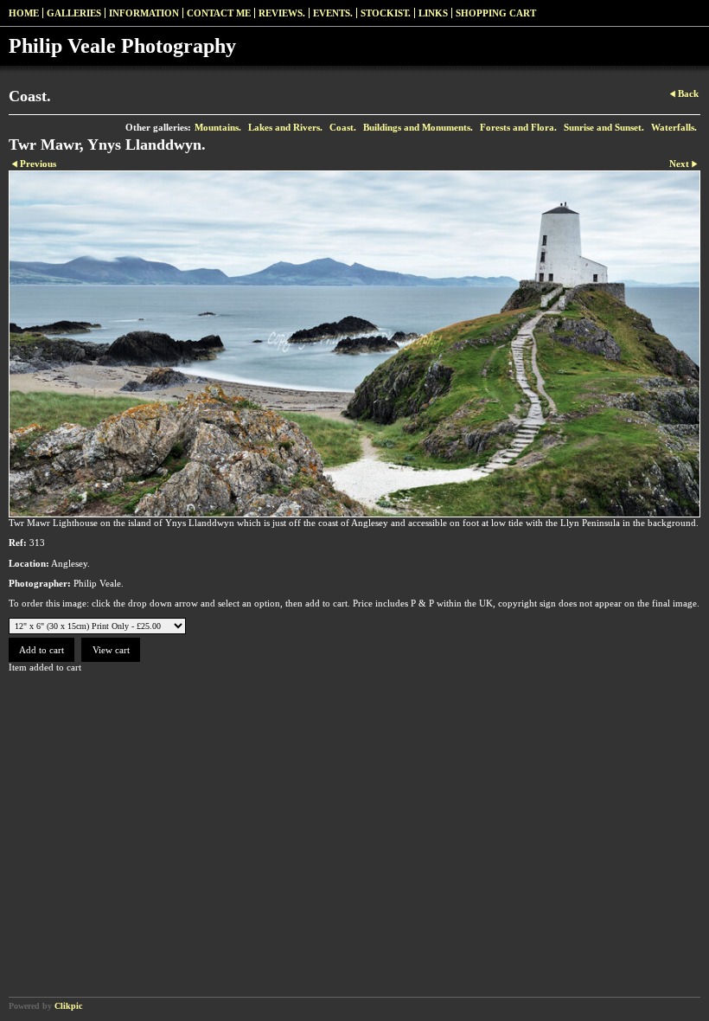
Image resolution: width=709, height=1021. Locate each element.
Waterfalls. (674, 127)
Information (144, 13)
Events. (333, 13)
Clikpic (68, 1006)
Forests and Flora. (518, 127)
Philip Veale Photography (122, 46)
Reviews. (282, 13)
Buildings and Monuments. (418, 127)
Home (24, 13)
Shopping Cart (496, 13)
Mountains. (218, 127)
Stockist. (386, 13)
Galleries (74, 13)
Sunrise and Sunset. (604, 127)
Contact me (219, 13)
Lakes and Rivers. (285, 127)
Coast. (342, 127)
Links (433, 13)
